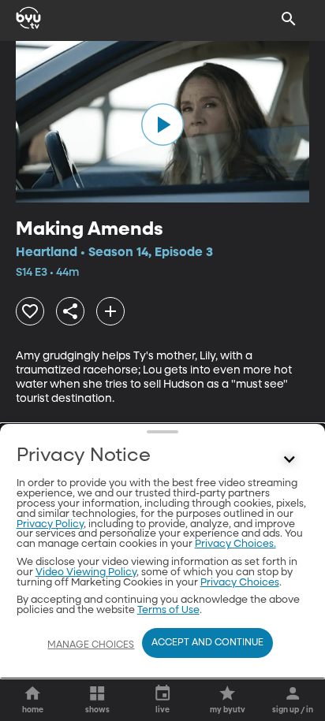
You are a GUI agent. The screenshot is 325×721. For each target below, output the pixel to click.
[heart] (30, 311)
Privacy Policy (50, 524)
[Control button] (288, 459)
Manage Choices (90, 645)
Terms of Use (168, 610)
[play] (162, 124)
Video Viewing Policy (85, 572)
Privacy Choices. (235, 544)
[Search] (289, 19)
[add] (110, 311)
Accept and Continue (207, 643)
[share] (70, 311)
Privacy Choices (239, 583)
